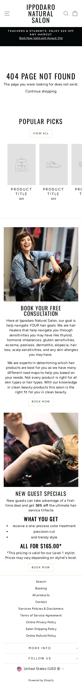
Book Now (41, 401)
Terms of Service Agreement (41, 615)
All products (41, 595)
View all (41, 133)
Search (41, 582)
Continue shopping (41, 91)
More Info (40, 648)
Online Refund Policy (41, 636)
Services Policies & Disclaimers (40, 609)
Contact (41, 602)
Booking (41, 588)
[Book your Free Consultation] (41, 264)
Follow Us (39, 658)
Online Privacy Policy (41, 622)
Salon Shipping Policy (41, 629)
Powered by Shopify (41, 680)
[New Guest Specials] (41, 450)
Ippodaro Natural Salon (40, 13)
